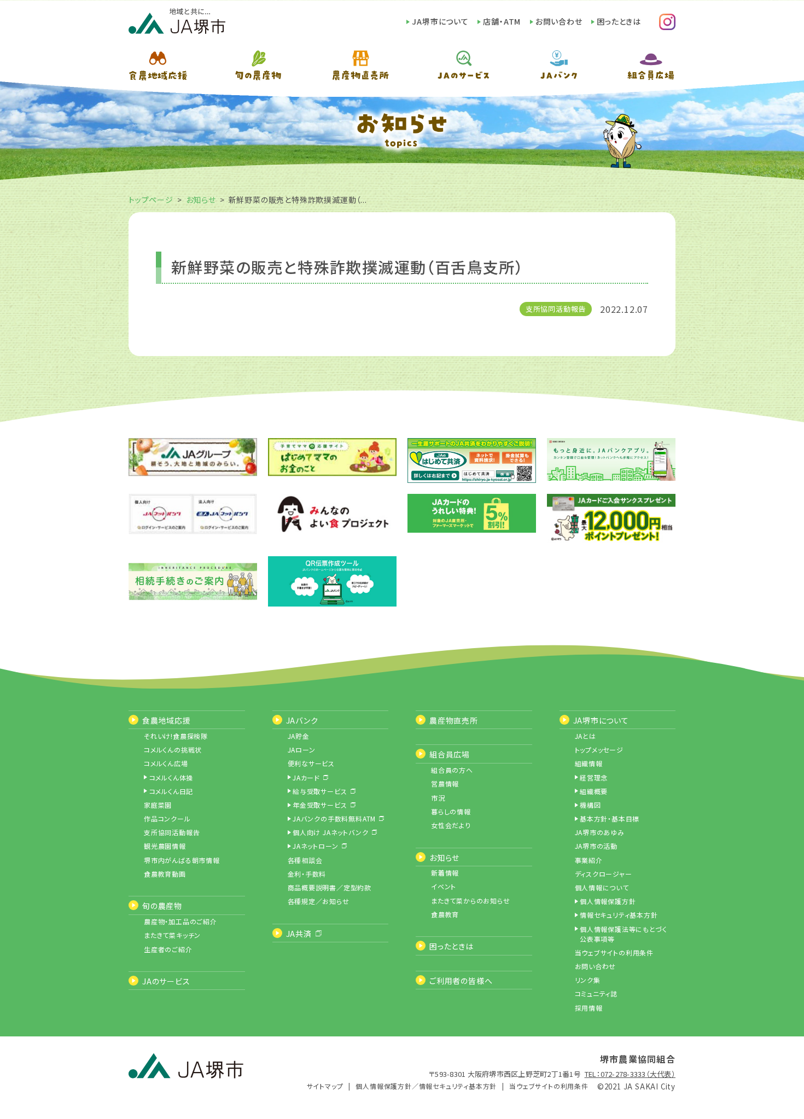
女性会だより (451, 825)
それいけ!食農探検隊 (176, 736)
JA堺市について (440, 21)
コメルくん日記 (171, 791)
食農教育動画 (165, 873)
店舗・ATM (502, 21)
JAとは (585, 736)
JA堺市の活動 (596, 845)
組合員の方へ (452, 769)
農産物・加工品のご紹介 (180, 921)
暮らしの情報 (451, 811)
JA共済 (299, 933)
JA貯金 (299, 736)
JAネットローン (315, 845)
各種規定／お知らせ (318, 901)
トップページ (151, 199)
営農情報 (445, 783)
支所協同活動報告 (556, 309)
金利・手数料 (307, 873)
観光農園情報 (165, 845)
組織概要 (594, 791)
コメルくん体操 (171, 777)
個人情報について (602, 887)
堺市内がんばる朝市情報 (182, 860)
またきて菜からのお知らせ (470, 900)
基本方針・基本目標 (609, 818)
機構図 (590, 804)
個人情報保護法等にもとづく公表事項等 (623, 933)
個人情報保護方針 (608, 901)
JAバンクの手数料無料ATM (334, 818)
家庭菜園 (158, 804)
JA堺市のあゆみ (600, 832)
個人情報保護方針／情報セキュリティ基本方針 (426, 1086)
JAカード (306, 777)
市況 (438, 797)
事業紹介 (589, 860)
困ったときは (619, 21)
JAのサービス (166, 981)
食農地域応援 (166, 720)
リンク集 (588, 979)
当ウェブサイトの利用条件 (614, 952)
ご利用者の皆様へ (460, 980)
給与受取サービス (320, 791)
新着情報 (445, 872)
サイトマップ (325, 1086)
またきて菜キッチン (172, 935)
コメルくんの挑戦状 (173, 749)
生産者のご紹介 (168, 949)
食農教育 (445, 914)
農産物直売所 (453, 720)
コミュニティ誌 (596, 993)
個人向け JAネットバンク (330, 832)
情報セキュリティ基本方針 (619, 914)
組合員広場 (449, 754)
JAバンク (302, 720)
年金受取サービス (320, 804)
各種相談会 (305, 860)
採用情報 (589, 1007)
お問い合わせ (558, 21)
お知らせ (201, 199)
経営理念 (594, 777)
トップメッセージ (599, 749)
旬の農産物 (162, 905)
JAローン (302, 749)
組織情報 (589, 763)
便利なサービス (311, 763)
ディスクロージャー (603, 873)
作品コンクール (167, 818)
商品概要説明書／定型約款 (330, 887)
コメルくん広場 (166, 763)
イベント (443, 886)
